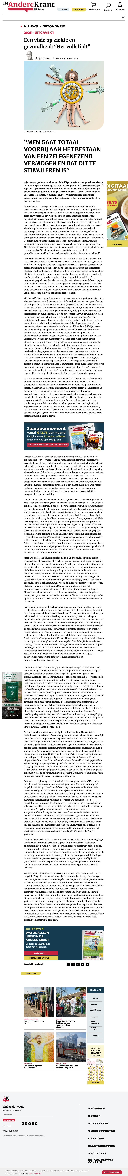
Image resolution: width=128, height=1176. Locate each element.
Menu (123, 17)
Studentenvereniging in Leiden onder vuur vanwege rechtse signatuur (65, 1024)
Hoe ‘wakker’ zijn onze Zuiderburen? (33, 1067)
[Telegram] (82, 964)
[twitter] (33, 1123)
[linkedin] (29, 1123)
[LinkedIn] (78, 964)
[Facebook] (68, 964)
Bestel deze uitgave (39, 958)
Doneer (63, 9)
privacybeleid (34, 1173)
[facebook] (26, 1123)
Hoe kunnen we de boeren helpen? (34, 1022)
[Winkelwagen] (95, 4)
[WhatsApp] (87, 964)
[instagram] (23, 1123)
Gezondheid (54, 26)
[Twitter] (73, 964)
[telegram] (36, 1123)
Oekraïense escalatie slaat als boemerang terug (67, 1067)
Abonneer (79, 9)
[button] (108, 5)
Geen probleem (112, 1172)
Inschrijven (9, 1120)
